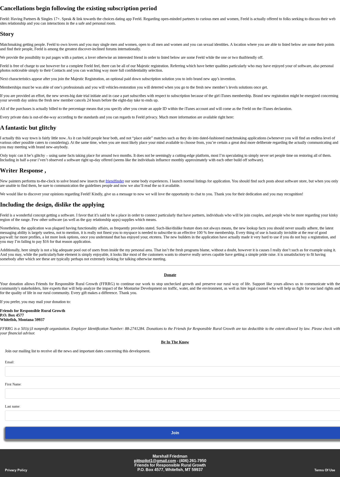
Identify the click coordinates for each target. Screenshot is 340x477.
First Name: (13, 384)
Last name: (12, 406)
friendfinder (115, 181)
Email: (9, 362)
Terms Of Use (324, 470)
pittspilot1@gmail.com (155, 461)
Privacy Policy (16, 470)
